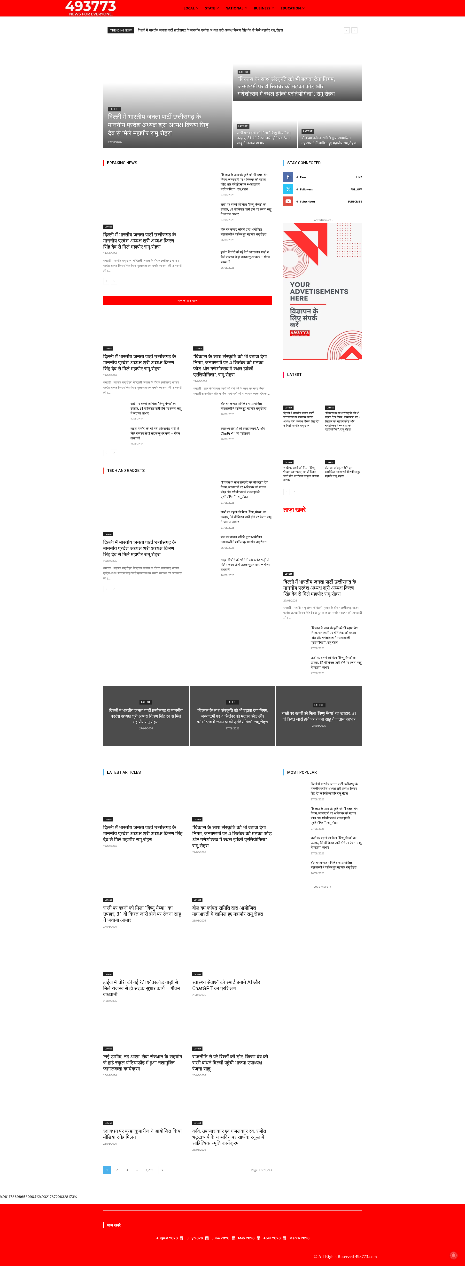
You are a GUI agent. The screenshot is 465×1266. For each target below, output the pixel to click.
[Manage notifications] (453, 1255)
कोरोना (203, 479)
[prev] (347, 30)
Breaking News (182, 469)
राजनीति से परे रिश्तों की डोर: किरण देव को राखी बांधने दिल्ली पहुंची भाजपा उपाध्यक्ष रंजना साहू (230, 1063)
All (112, 469)
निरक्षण (238, 479)
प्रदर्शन (252, 479)
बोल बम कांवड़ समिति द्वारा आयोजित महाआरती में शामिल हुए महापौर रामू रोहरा (342, 472)
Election (125, 473)
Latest (114, 109)
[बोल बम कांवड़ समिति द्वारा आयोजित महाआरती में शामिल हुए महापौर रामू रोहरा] (330, 125)
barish (161, 469)
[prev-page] (106, 281)
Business (230, 469)
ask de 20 (144, 469)
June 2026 (220, 1238)
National (266, 473)
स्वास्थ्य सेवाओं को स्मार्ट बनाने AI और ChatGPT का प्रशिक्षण (226, 985)
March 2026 (299, 1238)
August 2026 (167, 1238)
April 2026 (272, 1238)
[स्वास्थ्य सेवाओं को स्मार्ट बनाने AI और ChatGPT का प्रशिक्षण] (205, 434)
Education (265, 469)
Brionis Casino (208, 469)
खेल (214, 479)
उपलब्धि (251, 476)
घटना (226, 479)
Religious (134, 476)
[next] (354, 30)
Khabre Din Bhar (195, 473)
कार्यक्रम (266, 476)
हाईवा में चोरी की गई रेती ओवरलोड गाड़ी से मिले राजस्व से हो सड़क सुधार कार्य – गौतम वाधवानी (245, 257)
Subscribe (355, 201)
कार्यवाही (188, 479)
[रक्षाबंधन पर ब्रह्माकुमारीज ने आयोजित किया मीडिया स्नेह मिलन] (143, 1105)
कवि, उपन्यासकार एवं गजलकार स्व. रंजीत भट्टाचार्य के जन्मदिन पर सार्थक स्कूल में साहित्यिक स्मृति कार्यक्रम (229, 1137)
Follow (356, 189)
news (118, 476)
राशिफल (267, 479)
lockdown (247, 473)
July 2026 (194, 1238)
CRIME (247, 469)
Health (161, 473)
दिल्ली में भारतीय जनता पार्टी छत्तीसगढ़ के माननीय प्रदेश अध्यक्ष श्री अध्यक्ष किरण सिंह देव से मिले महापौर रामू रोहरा (139, 241)
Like (359, 177)
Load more (321, 886)
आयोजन (236, 476)
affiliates (126, 469)
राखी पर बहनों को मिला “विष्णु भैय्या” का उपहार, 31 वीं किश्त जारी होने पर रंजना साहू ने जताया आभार (246, 209)
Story (196, 476)
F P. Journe (144, 473)
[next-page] (114, 281)
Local (230, 473)
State (182, 476)
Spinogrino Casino (160, 476)
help (175, 473)
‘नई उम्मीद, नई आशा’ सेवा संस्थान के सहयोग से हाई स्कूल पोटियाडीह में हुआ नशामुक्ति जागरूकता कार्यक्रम (142, 1063)
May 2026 (246, 1238)
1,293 (149, 1170)
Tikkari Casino (216, 476)
